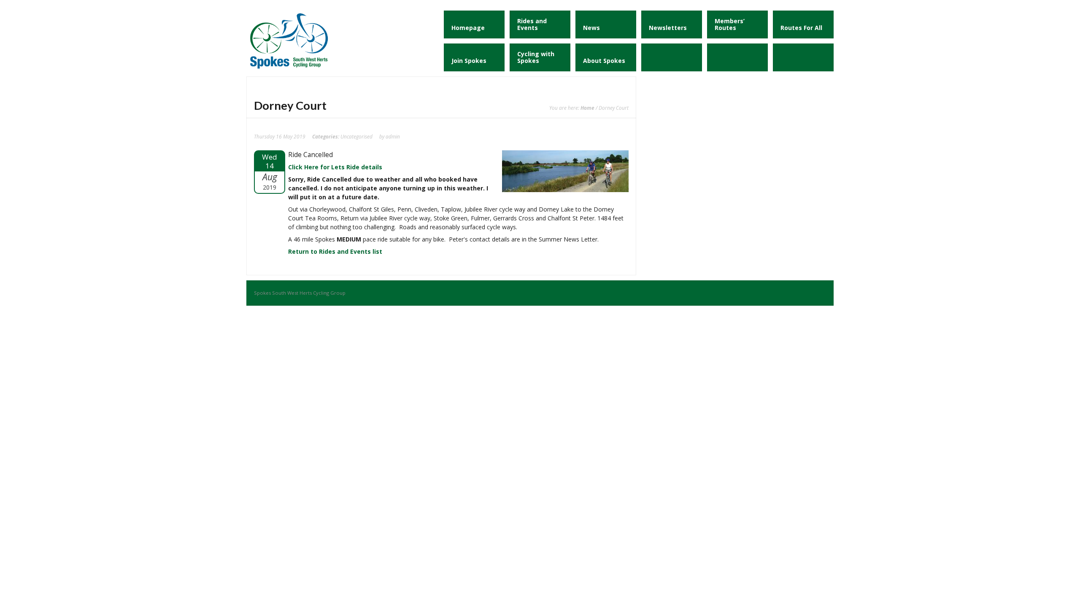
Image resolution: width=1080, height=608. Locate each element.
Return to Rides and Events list (335, 251)
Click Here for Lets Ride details (335, 167)
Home (587, 107)
